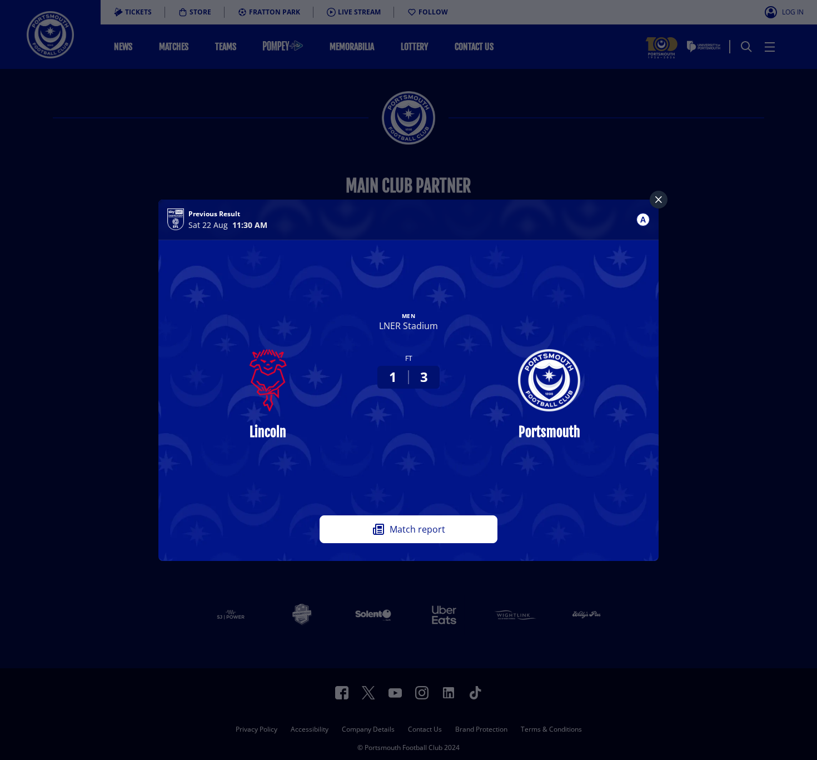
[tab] (643, 219)
